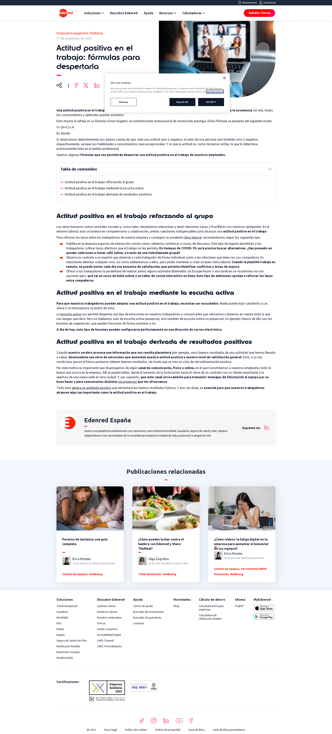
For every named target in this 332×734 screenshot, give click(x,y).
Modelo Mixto (64, 657)
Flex (58, 623)
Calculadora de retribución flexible (210, 617)
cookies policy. (215, 91)
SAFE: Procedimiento (109, 646)
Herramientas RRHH (254, 568)
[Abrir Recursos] (175, 13)
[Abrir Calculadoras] (204, 13)
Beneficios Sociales (68, 652)
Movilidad (62, 617)
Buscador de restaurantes (148, 611)
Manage (123, 102)
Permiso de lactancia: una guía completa (84, 542)
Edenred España (107, 420)
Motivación (221, 574)
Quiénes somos (106, 606)
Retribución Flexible (68, 646)
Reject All (182, 102)
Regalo (60, 634)
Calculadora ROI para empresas (211, 608)
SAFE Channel (105, 640)
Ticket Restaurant (149, 574)
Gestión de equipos (75, 574)
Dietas (60, 629)
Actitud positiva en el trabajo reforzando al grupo (99, 182)
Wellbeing (96, 33)
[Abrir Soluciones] (102, 13)
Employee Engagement (72, 33)
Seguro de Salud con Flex (71, 640)
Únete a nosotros (107, 629)
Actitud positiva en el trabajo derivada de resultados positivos (108, 194)
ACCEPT (211, 102)
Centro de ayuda (143, 606)
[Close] (224, 78)
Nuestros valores (107, 611)
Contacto (138, 623)
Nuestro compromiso (109, 617)
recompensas (127, 381)
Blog (176, 606)
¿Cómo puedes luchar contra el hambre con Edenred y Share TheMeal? (161, 544)
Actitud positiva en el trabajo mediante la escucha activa (104, 188)
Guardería (62, 611)
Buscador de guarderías (147, 617)
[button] (269, 169)
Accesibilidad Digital (109, 634)
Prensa (101, 623)
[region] (167, 93)
